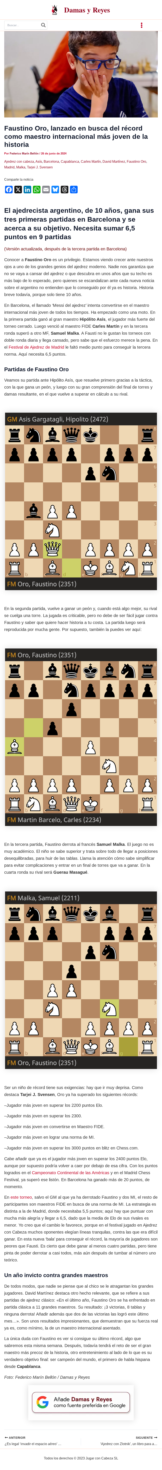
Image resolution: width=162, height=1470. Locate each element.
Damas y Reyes (87, 9)
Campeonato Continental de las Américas (70, 1172)
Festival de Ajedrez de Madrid (36, 347)
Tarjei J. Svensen (40, 167)
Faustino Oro (136, 161)
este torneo (21, 1197)
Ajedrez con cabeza (19, 161)
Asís (38, 161)
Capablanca (70, 161)
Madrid (9, 167)
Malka (20, 167)
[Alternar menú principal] (141, 25)
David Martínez (114, 161)
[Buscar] (43, 25)
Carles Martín (91, 161)
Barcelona (51, 161)
